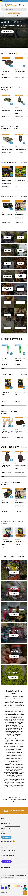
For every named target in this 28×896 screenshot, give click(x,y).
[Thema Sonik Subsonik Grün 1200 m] (7, 205)
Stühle (7, 315)
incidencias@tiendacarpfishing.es (12, 826)
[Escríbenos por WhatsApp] (25, 889)
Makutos (20, 289)
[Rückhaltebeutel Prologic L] (20, 422)
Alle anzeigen (24, 53)
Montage (7, 302)
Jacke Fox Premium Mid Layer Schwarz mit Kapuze (20, 467)
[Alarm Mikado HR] (7, 493)
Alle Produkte (20, 327)
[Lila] (16, 218)
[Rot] (23, 218)
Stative (7, 327)
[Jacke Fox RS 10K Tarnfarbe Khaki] (7, 456)
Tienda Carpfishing (7, 892)
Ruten (20, 250)
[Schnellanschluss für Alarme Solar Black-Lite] (20, 139)
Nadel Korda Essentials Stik (7, 359)
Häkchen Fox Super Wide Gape (20, 393)
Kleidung (20, 315)
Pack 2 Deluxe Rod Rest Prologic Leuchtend (7, 432)
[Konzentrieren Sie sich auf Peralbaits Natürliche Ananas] (7, 171)
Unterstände (20, 302)
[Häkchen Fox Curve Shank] (7, 383)
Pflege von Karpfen (20, 276)
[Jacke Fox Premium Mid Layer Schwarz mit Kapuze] (20, 456)
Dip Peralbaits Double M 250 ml (20, 181)
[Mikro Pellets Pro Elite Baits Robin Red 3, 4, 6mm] (7, 532)
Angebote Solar (7, 29)
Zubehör (7, 237)
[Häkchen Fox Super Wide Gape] (20, 383)
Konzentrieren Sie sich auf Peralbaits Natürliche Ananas (7, 182)
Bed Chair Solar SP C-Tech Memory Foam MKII (7, 148)
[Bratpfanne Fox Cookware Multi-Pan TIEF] (7, 62)
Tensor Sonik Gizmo (19, 214)
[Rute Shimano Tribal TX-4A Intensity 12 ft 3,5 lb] (20, 62)
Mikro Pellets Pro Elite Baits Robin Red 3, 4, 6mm (7, 543)
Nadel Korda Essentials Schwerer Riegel (20, 359)
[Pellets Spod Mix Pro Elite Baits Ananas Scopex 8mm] (20, 532)
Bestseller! (14, 572)
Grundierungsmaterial (7, 289)
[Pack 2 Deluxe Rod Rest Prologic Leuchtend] (7, 422)
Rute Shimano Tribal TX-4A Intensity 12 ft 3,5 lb (20, 72)
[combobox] (14, 9)
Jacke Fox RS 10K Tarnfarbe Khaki (6, 466)
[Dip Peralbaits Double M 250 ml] (20, 171)
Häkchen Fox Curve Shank (6, 393)
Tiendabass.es (6, 837)
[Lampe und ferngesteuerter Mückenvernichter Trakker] (20, 100)
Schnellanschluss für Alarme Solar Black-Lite (20, 148)
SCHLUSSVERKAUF (14, 13)
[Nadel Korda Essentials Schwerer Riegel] (20, 350)
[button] (25, 5)
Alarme (20, 237)
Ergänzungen (7, 276)
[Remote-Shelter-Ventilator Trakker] (7, 100)
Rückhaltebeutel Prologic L (18, 432)
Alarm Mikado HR (6, 502)
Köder (20, 263)
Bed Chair (7, 250)
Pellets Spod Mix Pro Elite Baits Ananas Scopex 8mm (19, 543)
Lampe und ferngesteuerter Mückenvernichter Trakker (19, 111)
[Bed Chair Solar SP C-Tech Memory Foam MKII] (7, 139)
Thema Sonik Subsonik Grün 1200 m (7, 215)
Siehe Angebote (14, 801)
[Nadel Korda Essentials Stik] (7, 350)
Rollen (7, 263)
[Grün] (18, 218)
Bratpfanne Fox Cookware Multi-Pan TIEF (6, 73)
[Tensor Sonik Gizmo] (20, 205)
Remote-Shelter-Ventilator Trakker (6, 109)
